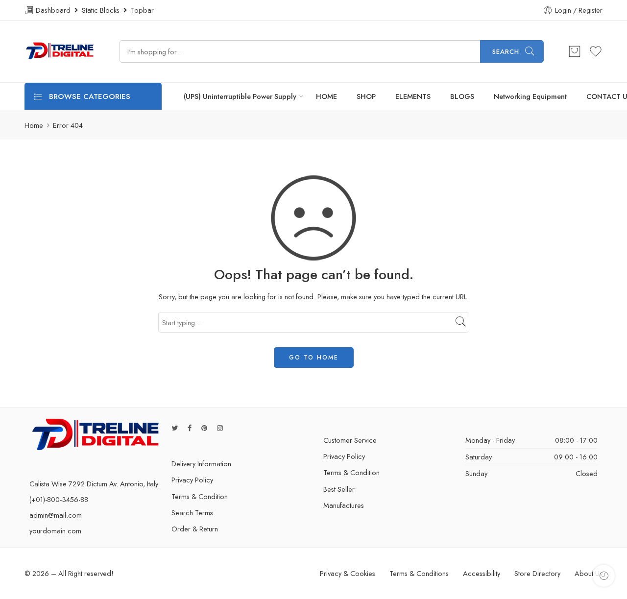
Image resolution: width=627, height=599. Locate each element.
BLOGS (462, 96)
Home (33, 125)
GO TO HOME (313, 357)
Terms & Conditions (419, 573)
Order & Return (194, 529)
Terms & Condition (199, 496)
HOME (326, 96)
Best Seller (339, 489)
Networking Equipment (530, 96)
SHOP (366, 96)
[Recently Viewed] (604, 576)
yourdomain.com (55, 531)
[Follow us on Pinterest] (204, 427)
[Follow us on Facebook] (190, 427)
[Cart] (574, 51)
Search (505, 51)
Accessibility (481, 573)
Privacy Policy (192, 480)
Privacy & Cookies (347, 573)
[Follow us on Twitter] (174, 427)
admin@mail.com (55, 515)
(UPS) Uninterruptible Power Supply (240, 96)
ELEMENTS (413, 96)
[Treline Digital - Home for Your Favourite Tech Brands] (59, 51)
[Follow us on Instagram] (220, 427)
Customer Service (350, 440)
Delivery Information (201, 463)
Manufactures (343, 505)
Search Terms (192, 512)
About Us (589, 573)
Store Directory (537, 573)
